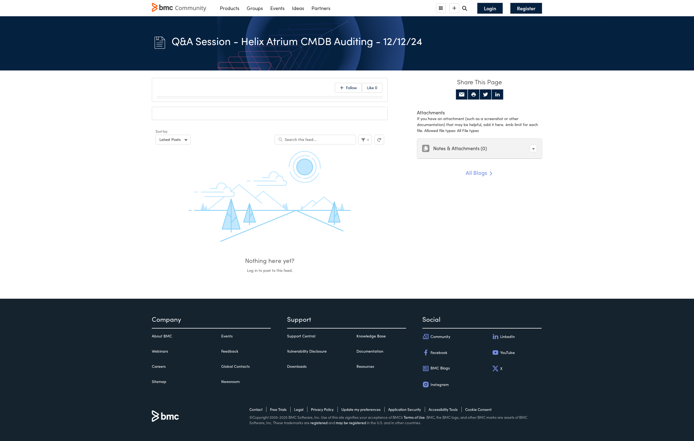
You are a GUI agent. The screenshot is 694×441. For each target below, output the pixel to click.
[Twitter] (485, 94)
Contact (255, 409)
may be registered (351, 422)
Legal (298, 409)
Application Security (404, 409)
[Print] (473, 94)
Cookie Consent (478, 409)
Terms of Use (414, 417)
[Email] (461, 94)
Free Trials (278, 409)
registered (318, 422)
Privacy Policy (322, 409)
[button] (533, 148)
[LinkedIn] (497, 94)
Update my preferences (361, 409)
